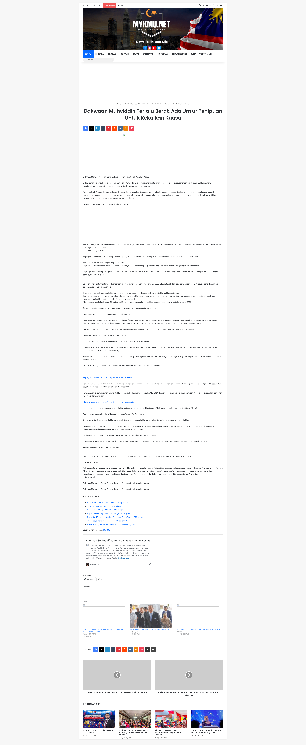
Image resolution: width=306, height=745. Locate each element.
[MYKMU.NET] (153, 29)
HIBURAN (135, 54)
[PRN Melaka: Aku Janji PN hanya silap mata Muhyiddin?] (199, 616)
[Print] (153, 649)
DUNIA (193, 54)
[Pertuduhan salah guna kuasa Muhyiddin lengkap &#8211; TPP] (152, 616)
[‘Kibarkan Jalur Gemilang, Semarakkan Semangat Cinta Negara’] (171, 719)
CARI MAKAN (148, 54)
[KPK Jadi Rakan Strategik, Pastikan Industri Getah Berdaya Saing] (207, 719)
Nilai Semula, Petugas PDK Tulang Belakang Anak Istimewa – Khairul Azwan (145, 5)
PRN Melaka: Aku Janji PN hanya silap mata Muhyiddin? (199, 629)
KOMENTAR (163, 54)
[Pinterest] (108, 128)
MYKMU (106, 530)
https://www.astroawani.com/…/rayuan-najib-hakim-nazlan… (108, 378)
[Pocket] (131, 128)
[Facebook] (85, 128)
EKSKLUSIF (112, 54)
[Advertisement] (153, 82)
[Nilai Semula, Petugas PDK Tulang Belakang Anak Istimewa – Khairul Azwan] (135, 719)
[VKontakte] (120, 128)
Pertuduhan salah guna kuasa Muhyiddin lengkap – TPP (152, 629)
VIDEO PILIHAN (205, 54)
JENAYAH (125, 54)
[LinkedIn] (97, 128)
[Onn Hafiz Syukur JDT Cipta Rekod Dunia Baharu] (99, 719)
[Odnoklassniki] (125, 128)
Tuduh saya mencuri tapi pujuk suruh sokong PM (107, 521)
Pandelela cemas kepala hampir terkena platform (107, 502)
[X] (91, 128)
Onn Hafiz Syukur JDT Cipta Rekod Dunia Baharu (98, 731)
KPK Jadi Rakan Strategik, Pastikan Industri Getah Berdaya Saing (206, 731)
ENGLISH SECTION (179, 54)
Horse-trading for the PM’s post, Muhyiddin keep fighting (111, 524)
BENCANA (99, 54)
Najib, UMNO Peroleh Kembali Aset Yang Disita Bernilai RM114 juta (115, 517)
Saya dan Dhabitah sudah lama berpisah (104, 506)
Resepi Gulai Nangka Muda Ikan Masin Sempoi (106, 510)
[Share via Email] (147, 649)
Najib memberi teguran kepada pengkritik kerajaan (108, 513)
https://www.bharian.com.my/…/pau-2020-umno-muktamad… (108, 402)
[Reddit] (114, 128)
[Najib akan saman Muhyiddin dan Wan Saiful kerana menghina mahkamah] (105, 616)
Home (120, 104)
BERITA (88, 54)
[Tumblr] (103, 128)
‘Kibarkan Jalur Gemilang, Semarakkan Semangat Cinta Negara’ (168, 732)
